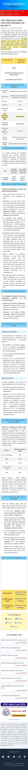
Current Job (8, 11)
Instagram (19, 623)
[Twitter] (14, 756)
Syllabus (3, 14)
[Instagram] (19, 756)
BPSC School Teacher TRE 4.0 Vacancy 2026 (13, 640)
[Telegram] (3, 756)
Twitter (9, 623)
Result (22, 11)
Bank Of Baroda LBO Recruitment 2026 (12, 670)
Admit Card (16, 11)
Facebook (20, 619)
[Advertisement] (14, 575)
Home (2, 11)
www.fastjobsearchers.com (14, 79)
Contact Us (16, 14)
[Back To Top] (25, 768)
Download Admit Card (20, 61)
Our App (14, 626)
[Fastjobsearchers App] (25, 756)
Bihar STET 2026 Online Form (9, 655)
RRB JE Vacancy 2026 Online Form (11, 648)
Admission (9, 14)
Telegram (9, 619)
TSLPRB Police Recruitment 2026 (10, 695)
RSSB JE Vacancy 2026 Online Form (11, 678)
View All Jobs (8, 60)
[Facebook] (8, 756)
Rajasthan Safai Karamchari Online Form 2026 (12, 687)
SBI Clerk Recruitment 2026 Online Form (12, 663)
